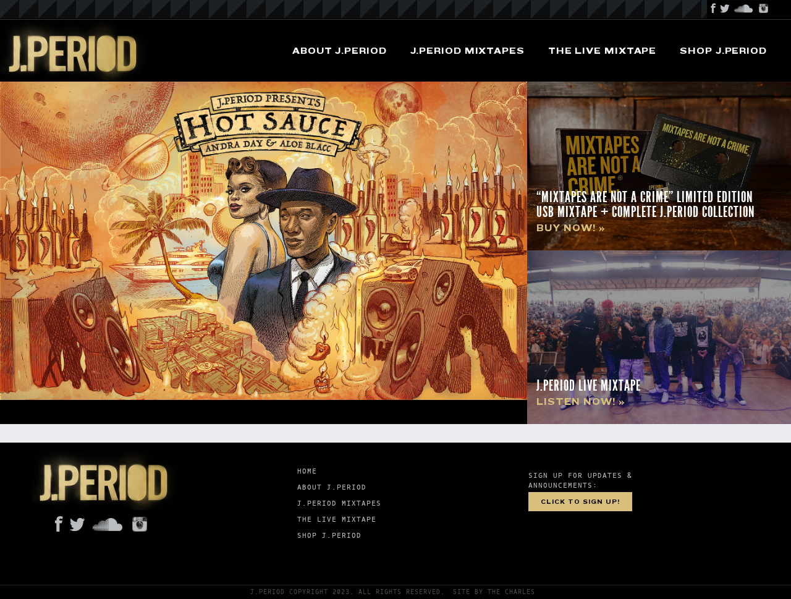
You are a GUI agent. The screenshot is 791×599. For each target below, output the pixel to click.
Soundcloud (744, 9)
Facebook (713, 9)
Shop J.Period (723, 51)
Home (307, 471)
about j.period (339, 51)
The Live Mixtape (602, 51)
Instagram (764, 9)
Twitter (725, 9)
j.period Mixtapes (467, 51)
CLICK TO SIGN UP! (580, 501)
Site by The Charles (494, 592)
